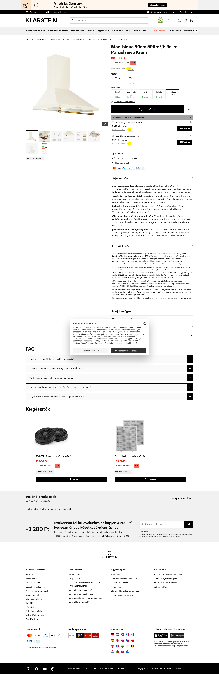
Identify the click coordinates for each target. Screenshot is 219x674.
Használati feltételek (103, 668)
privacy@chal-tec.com (168, 536)
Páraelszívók (56, 39)
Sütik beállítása (161, 586)
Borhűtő (29, 574)
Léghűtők (30, 607)
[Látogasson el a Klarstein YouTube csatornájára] (44, 669)
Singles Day (74, 578)
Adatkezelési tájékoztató (165, 582)
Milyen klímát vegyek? (79, 602)
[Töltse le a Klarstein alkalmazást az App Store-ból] (161, 635)
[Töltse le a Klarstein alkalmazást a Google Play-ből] (177, 635)
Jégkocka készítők (35, 599)
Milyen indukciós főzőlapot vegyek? (85, 598)
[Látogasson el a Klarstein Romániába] (117, 646)
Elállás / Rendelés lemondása (125, 591)
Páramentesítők (33, 582)
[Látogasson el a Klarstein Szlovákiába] (122, 640)
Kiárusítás (159, 30)
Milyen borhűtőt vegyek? (80, 590)
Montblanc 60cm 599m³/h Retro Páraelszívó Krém (108, 39)
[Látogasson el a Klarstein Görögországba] (127, 652)
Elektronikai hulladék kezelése (168, 574)
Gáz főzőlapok (33, 619)
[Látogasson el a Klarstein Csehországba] (127, 640)
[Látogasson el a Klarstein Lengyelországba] (132, 640)
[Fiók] (179, 20)
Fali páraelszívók (34, 611)
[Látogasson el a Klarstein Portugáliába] (117, 651)
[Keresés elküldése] (73, 20)
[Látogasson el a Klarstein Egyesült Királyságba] (117, 640)
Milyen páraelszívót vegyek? (81, 594)
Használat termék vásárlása (127, 136)
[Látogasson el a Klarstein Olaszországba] (132, 634)
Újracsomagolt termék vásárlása (128, 122)
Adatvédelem (143, 532)
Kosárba (150, 109)
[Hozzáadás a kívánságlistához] (189, 109)
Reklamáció (116, 586)
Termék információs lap (118, 68)
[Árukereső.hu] (164, 20)
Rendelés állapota (119, 582)
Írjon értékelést (182, 498)
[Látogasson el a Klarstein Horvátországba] (112, 646)
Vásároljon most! (157, 5)
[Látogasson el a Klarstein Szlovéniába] (122, 651)
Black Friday (74, 574)
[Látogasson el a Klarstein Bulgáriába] (122, 646)
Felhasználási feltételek (162, 646)
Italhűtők (30, 603)
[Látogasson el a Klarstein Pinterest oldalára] (52, 669)
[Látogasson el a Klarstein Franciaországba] (127, 634)
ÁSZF (87, 668)
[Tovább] (196, 31)
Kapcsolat (189, 12)
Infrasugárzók (32, 595)
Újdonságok (174, 30)
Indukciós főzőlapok (35, 615)
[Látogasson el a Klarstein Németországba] (112, 634)
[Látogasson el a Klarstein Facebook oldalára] (36, 669)
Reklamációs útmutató (122, 595)
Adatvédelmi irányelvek (172, 644)
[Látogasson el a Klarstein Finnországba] (127, 646)
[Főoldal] (29, 39)
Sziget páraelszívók (35, 586)
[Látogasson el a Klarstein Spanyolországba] (112, 640)
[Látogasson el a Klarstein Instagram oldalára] (28, 669)
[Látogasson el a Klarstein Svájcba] (122, 634)
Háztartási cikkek (39, 39)
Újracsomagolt (192, 30)
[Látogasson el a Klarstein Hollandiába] (112, 651)
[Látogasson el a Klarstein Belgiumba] (132, 646)
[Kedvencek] (185, 20)
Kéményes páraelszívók (75, 39)
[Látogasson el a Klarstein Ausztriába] (117, 634)
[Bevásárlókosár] (191, 20)
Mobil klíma (31, 578)
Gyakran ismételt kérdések (162, 12)
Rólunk (120, 668)
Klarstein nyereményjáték (166, 578)
